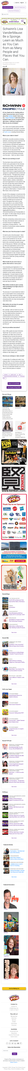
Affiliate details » (14, 1062)
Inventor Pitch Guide (14, 1035)
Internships (14, 1023)
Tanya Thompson (10, 117)
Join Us (17, 2)
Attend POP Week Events (20, 7)
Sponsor (14, 1019)
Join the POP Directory (7, 7)
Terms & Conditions (16, 1069)
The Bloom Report (8, 62)
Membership (14, 1016)
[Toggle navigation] (25, 3)
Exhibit (14, 1021)
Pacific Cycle (7, 132)
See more (14, 632)
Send (14, 1053)
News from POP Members (14, 10)
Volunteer (14, 1025)
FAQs (22, 1069)
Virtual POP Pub (14, 1031)
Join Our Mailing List (14, 988)
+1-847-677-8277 (14, 1010)
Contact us (14, 1006)
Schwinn (10, 116)
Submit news (14, 1036)
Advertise (13, 1018)
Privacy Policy (7, 1069)
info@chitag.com (14, 1008)
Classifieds (14, 1033)
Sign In (22, 2)
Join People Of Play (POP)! (14, 387)
